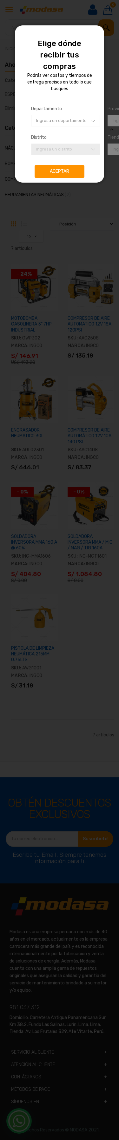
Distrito (39, 137)
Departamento (46, 108)
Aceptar (59, 171)
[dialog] (59, 570)
